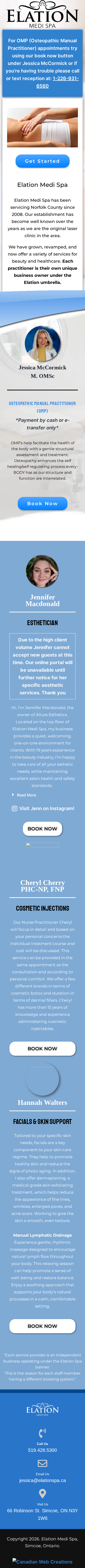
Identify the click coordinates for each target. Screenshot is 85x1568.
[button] (42, 795)
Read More (26, 795)
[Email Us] (42, 1463)
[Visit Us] (42, 1493)
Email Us (42, 1474)
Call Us (42, 1444)
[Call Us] (42, 1433)
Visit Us (42, 1504)
